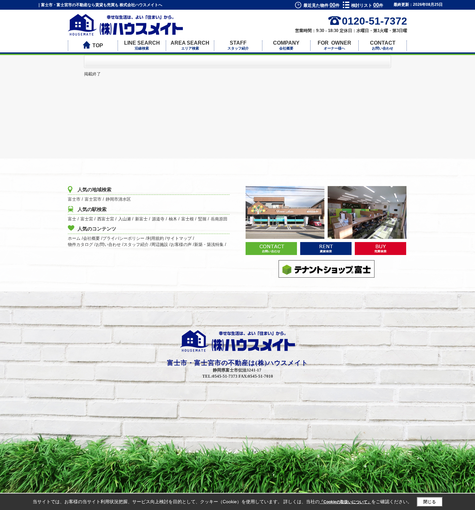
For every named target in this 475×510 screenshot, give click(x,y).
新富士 (141, 218)
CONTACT (383, 45)
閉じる (429, 501)
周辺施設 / (161, 244)
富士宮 (86, 218)
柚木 (173, 218)
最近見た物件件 (321, 5)
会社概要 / (92, 238)
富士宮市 (93, 199)
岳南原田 (219, 218)
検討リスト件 (367, 5)
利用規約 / (156, 238)
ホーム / (75, 238)
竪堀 (202, 218)
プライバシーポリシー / (124, 238)
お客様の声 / (182, 244)
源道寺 (158, 218)
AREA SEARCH (190, 45)
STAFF (238, 45)
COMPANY (286, 45)
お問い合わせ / (109, 244)
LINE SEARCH (142, 45)
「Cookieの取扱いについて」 (345, 502)
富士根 (187, 218)
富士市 (74, 199)
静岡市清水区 (118, 199)
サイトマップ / (180, 238)
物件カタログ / (82, 244)
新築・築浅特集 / (210, 244)
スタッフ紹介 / (137, 244)
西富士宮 (105, 218)
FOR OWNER (334, 45)
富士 (72, 218)
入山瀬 (124, 218)
